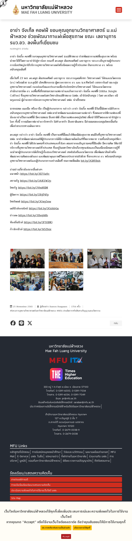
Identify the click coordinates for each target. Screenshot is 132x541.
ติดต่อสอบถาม (102, 461)
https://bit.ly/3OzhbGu (44, 208)
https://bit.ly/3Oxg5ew (36, 201)
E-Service (22, 456)
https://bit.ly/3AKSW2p (35, 181)
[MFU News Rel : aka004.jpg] (27, 281)
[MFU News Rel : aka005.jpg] (66, 281)
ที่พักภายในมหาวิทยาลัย (73, 456)
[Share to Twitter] (30, 323)
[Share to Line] (22, 323)
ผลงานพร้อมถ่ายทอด (96, 452)
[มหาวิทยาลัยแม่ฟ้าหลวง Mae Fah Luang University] (42, 9)
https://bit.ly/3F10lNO (38, 222)
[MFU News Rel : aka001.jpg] (27, 258)
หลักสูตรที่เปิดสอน (19, 452)
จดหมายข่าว (52, 456)
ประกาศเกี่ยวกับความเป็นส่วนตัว (56, 527)
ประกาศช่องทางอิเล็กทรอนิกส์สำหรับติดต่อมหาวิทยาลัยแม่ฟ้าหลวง (65, 406)
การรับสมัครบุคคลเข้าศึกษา (46, 452)
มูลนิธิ (23, 461)
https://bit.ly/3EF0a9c (35, 174)
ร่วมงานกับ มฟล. (98, 456)
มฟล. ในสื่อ (37, 456)
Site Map (15, 498)
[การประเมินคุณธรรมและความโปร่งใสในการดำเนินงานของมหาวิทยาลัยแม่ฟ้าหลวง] (66, 360)
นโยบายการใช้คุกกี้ (82, 527)
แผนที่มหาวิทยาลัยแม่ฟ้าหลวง (44, 461)
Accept (66, 536)
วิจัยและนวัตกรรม (73, 452)
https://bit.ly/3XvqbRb (33, 215)
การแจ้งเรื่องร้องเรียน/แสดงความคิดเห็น (30, 485)
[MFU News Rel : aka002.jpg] (66, 258)
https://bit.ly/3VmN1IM (33, 188)
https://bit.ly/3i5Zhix (37, 229)
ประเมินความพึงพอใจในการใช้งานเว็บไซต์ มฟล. (34, 490)
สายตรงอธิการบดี (19, 479)
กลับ (116, 323)
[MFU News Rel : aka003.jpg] (104, 258)
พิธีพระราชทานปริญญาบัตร (77, 461)
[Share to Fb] (13, 323)
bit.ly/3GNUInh (90, 161)
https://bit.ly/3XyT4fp (34, 194)
